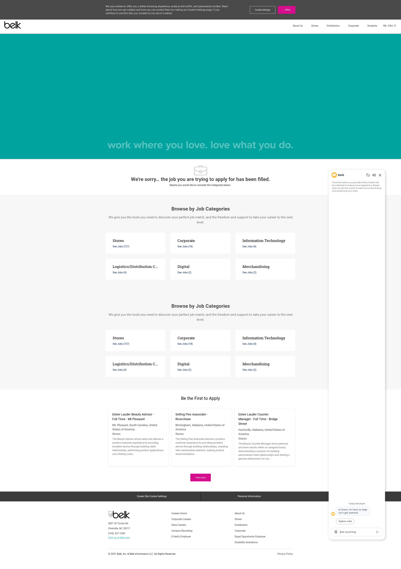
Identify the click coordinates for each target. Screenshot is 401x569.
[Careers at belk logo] (12, 24)
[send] (378, 532)
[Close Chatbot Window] (380, 175)
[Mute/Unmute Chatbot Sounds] (374, 175)
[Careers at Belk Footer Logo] (119, 514)
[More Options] (336, 532)
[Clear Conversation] (368, 175)
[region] (357, 353)
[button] (263, 10)
